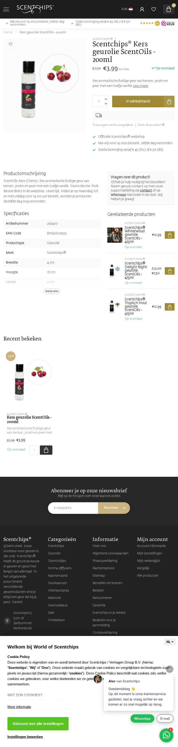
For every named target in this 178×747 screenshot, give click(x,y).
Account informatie (151, 546)
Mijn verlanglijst (148, 561)
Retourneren (102, 598)
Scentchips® (102, 39)
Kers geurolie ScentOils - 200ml (43, 32)
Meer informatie (19, 707)
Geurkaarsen (57, 583)
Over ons (99, 546)
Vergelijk (143, 568)
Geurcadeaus (58, 605)
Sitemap (98, 575)
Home (8, 32)
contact (146, 190)
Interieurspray (58, 590)
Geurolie (54, 553)
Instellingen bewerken (25, 737)
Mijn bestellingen (149, 553)
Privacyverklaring (104, 561)
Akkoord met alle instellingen (38, 724)
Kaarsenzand (57, 575)
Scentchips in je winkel (108, 612)
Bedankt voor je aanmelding (104, 623)
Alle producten (148, 575)
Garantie (98, 605)
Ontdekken (56, 620)
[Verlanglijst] (153, 9)
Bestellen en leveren (107, 583)
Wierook (54, 598)
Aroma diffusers (60, 568)
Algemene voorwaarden (110, 553)
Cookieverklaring (104, 632)
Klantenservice (103, 568)
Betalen (98, 590)
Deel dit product (150, 125)
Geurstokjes (57, 561)
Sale (51, 612)
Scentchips (56, 546)
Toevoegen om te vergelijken (112, 125)
